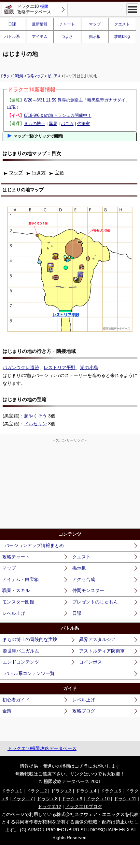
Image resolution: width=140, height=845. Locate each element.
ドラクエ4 (86, 790)
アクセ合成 (83, 579)
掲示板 (95, 36)
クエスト (122, 24)
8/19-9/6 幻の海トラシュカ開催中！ (57, 115)
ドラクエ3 (61, 790)
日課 (76, 613)
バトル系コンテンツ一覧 (30, 673)
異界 (53, 123)
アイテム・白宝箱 (20, 579)
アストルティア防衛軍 (102, 650)
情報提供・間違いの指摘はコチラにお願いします (70, 766)
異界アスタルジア (97, 639)
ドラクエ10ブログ (83, 806)
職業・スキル (16, 590)
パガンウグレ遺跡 (21, 367)
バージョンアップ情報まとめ (34, 545)
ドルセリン (35, 423)
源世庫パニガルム (21, 650)
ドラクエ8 (47, 798)
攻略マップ (35, 75)
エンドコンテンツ (21, 662)
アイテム (40, 36)
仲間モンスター (88, 590)
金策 (6, 710)
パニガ (67, 123)
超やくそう (35, 415)
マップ (95, 24)
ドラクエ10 (98, 798)
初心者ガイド (16, 699)
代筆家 (83, 123)
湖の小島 (89, 367)
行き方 (39, 172)
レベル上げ (13, 613)
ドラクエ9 (72, 798)
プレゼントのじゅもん (95, 601)
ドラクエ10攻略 (11, 75)
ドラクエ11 (125, 798)
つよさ (67, 36)
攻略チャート (16, 556)
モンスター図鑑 (18, 601)
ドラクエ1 (11, 790)
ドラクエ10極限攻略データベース (42, 748)
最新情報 (40, 24)
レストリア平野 (60, 367)
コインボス (90, 662)
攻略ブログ (83, 710)
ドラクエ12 (49, 806)
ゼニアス (54, 75)
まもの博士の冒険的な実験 (30, 639)
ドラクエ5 (110, 790)
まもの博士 (34, 123)
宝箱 (59, 172)
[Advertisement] (70, 484)
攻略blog (122, 36)
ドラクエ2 (36, 790)
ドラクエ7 (22, 798)
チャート (67, 24)
